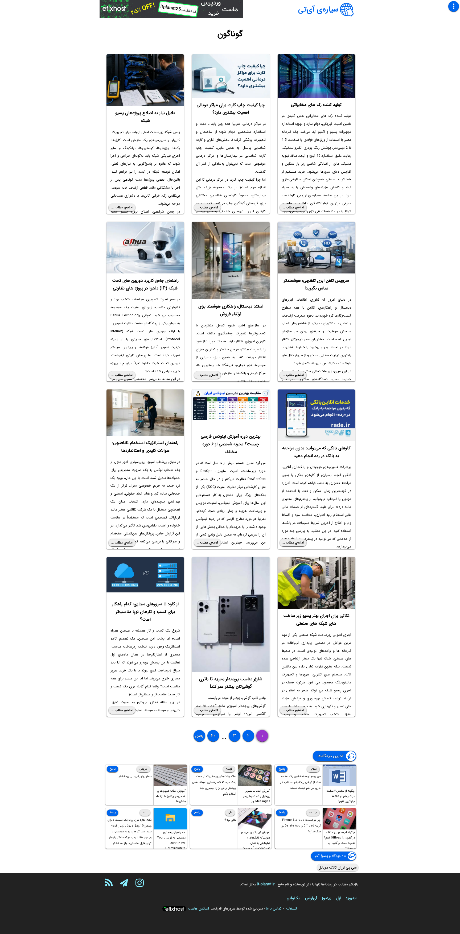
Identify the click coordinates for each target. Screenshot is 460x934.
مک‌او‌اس (293, 898)
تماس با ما (273, 908)
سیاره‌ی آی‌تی (318, 9)
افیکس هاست (198, 908)
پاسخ (282, 769)
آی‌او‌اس (311, 898)
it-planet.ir (266, 884)
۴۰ (213, 735)
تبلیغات (291, 908)
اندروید (351, 898)
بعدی (199, 736)
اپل (338, 898)
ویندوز (326, 898)
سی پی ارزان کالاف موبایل (338, 867)
